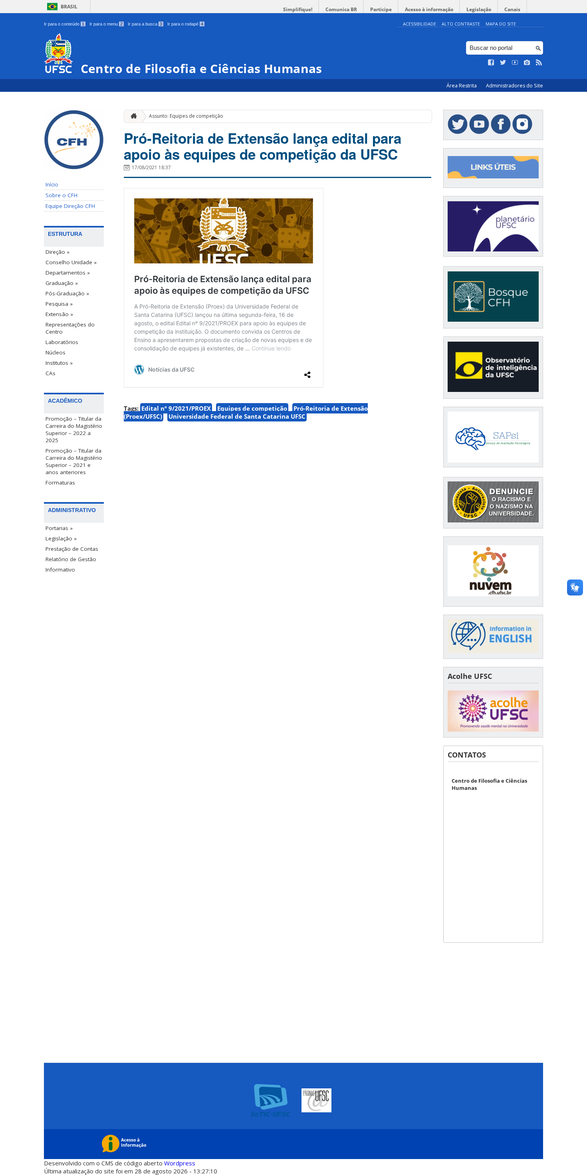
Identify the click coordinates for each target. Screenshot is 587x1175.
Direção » (57, 251)
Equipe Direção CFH (70, 206)
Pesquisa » (59, 303)
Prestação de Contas (72, 548)
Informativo (60, 569)
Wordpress (179, 1163)
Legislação (478, 9)
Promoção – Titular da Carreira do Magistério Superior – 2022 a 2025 (74, 429)
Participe (381, 9)
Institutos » (59, 362)
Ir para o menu (106, 24)
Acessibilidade (419, 24)
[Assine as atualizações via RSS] (539, 62)
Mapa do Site (501, 24)
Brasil (69, 6)
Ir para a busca (145, 24)
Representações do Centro (70, 328)
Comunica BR (341, 9)
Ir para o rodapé (185, 24)
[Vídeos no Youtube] (515, 62)
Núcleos (55, 352)
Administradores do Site (514, 85)
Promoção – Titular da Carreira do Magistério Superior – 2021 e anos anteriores (74, 461)
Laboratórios (62, 342)
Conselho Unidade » (71, 262)
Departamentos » (68, 272)
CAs (51, 373)
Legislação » (61, 538)
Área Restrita (462, 85)
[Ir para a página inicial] (131, 116)
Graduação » (62, 283)
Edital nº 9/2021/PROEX (176, 408)
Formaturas (60, 482)
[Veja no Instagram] (527, 62)
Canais (512, 9)
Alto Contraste (461, 24)
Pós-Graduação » (67, 293)
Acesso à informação (429, 9)
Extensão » (59, 314)
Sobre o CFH (61, 195)
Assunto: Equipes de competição (186, 116)
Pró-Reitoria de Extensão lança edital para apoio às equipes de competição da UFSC (262, 146)
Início (52, 184)
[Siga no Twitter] (503, 62)
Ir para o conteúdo (64, 24)
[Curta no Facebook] (491, 62)
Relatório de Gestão (71, 559)
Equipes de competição (252, 408)
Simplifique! (297, 9)
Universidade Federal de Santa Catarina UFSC (237, 416)
